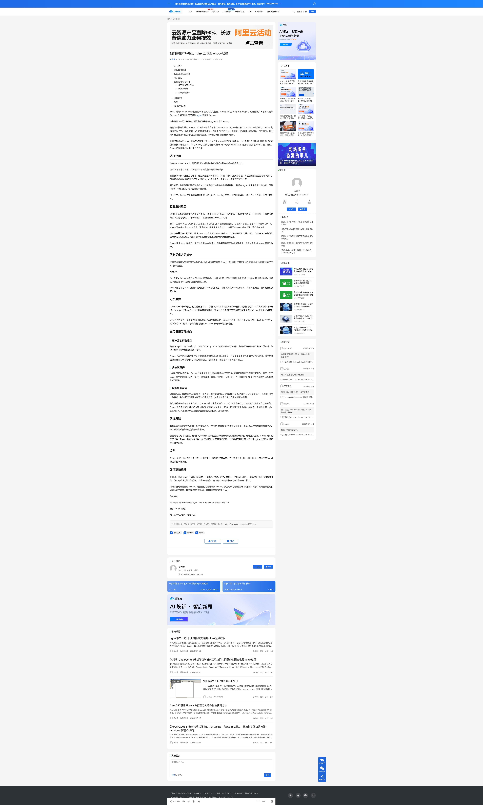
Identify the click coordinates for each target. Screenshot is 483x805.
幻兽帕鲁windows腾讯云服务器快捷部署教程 (301, 362)
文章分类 (226, 11)
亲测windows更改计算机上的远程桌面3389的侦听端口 (303, 318)
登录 (298, 11)
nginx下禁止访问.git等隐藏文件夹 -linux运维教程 (197, 638)
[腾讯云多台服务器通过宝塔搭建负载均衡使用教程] (286, 295)
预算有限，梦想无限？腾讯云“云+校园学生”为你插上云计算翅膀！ (306, 117)
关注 (258, 567)
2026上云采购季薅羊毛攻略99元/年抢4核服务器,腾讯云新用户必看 (288, 82)
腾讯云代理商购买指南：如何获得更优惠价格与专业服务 (306, 134)
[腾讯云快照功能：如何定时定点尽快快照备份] (286, 307)
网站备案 (215, 11)
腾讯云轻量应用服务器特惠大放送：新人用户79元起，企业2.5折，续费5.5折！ (306, 82)
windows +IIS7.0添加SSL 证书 (220, 680)
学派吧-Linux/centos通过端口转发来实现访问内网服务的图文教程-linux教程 (213, 659)
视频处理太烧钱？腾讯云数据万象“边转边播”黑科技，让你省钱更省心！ (288, 117)
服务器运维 (207, 59)
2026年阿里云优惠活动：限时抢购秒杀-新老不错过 (287, 134)
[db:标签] (177, 533)
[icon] (290, 795)
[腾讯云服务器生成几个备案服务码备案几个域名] (286, 271)
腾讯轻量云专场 (273, 11)
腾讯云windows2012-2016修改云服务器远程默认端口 (304, 330)
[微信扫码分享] (183, 801)
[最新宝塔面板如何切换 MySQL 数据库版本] (286, 283)
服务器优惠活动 (202, 11)
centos (190, 533)
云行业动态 (239, 11)
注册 (305, 11)
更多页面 (258, 11)
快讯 (249, 11)
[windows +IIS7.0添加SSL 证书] (185, 688)
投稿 (312, 11)
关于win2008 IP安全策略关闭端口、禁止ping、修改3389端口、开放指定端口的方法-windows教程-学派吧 (218, 728)
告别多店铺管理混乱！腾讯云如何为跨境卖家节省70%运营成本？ (306, 99)
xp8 (231, 797)
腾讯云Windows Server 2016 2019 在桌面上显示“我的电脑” (307, 379)
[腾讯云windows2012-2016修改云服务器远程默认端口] (286, 330)
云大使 (172, 59)
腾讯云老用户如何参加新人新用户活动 (288, 99)
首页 (190, 11)
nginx (199, 115)
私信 (269, 567)
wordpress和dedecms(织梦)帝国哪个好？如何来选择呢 (306, 397)
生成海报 (176, 801)
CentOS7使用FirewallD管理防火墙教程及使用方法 (198, 705)
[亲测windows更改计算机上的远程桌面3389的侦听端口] (286, 319)
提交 (267, 775)
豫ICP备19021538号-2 (209, 797)
